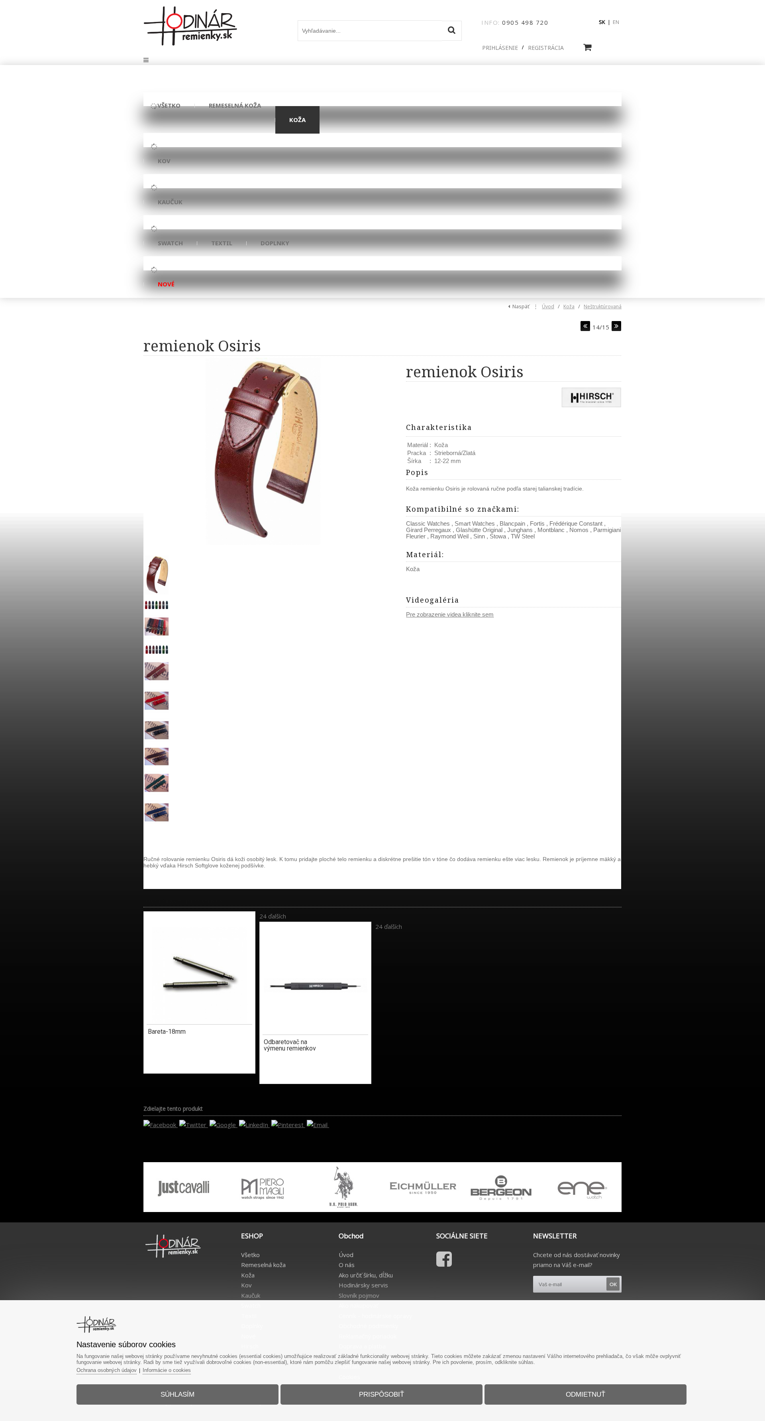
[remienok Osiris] (263, 451)
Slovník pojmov (359, 1295)
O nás (347, 1265)
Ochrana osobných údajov (106, 1370)
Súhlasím (177, 1394)
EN (616, 22)
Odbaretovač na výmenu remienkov (290, 1045)
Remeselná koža (263, 1265)
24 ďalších (272, 916)
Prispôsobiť (381, 1394)
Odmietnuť (585, 1394)
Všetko (250, 1255)
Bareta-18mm (167, 1031)
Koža (569, 306)
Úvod (548, 306)
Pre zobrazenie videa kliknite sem (450, 614)
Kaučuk (250, 1295)
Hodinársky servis (363, 1285)
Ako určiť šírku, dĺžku (366, 1275)
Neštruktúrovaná (603, 306)
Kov (246, 1285)
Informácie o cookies (167, 1370)
